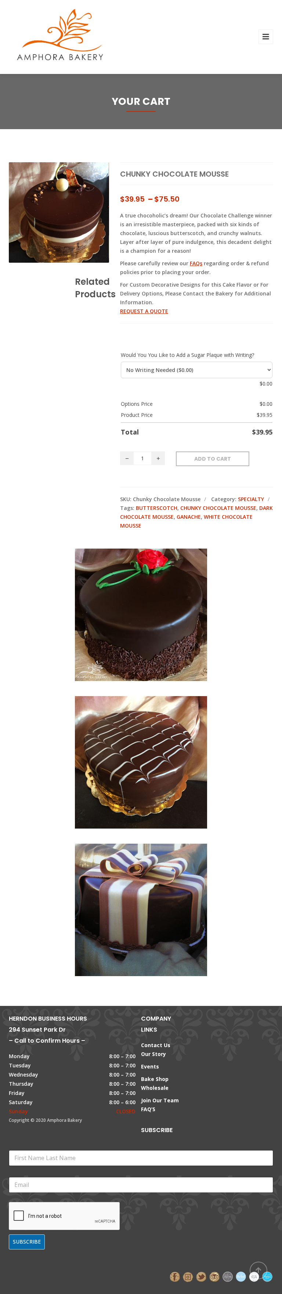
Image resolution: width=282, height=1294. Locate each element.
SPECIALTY (251, 499)
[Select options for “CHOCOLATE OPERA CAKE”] (153, 747)
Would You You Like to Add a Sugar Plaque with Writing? (187, 354)
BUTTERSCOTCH (156, 507)
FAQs (196, 263)
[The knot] (241, 1276)
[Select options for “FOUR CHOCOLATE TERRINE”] (153, 894)
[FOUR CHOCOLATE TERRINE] (128, 894)
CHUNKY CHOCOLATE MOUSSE (218, 507)
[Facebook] (175, 1276)
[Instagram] (188, 1276)
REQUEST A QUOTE (144, 311)
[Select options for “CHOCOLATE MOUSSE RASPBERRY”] (153, 599)
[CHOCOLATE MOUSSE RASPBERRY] (128, 599)
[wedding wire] (267, 1276)
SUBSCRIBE (27, 1241)
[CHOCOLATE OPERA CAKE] (128, 747)
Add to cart (212, 458)
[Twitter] (201, 1276)
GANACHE (189, 516)
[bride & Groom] (228, 1276)
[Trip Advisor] (214, 1276)
